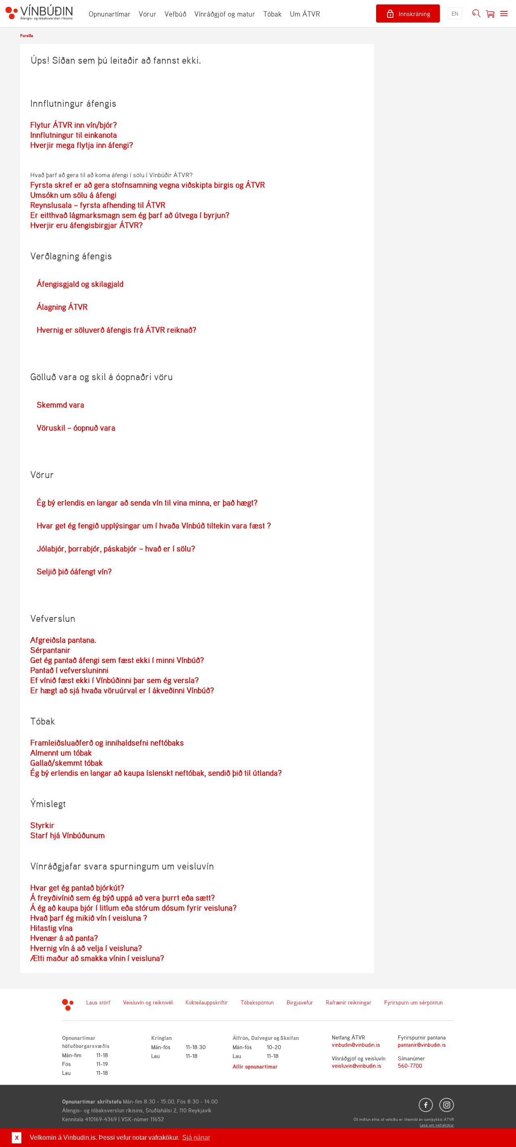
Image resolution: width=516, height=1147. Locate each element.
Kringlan (161, 1037)
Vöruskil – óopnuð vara (76, 427)
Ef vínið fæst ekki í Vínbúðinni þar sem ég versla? (114, 680)
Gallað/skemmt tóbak (66, 763)
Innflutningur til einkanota (73, 135)
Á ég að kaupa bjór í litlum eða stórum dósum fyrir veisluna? (133, 908)
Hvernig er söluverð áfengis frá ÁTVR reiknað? (116, 330)
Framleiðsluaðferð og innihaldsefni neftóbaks (107, 742)
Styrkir (42, 825)
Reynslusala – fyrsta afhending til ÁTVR (97, 205)
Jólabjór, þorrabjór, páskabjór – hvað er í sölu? (116, 548)
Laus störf (98, 1002)
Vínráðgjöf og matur (224, 13)
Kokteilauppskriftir (206, 1002)
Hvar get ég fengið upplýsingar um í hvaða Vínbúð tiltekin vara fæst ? (154, 525)
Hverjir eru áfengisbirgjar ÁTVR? (86, 225)
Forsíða (26, 35)
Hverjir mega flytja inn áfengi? (81, 145)
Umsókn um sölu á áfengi (73, 195)
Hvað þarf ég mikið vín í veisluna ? (88, 918)
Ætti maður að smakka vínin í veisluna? (97, 958)
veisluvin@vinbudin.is (356, 1065)
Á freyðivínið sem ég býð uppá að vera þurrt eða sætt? (122, 897)
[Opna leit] (476, 14)
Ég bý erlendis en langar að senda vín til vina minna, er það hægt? (147, 502)
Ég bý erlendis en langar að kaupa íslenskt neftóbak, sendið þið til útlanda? (156, 773)
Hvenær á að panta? (64, 938)
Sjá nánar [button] (196, 1137)
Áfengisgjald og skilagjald (80, 284)
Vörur (147, 13)
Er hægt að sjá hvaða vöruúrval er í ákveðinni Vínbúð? (122, 690)
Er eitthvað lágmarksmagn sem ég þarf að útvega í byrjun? (129, 215)
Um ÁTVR (305, 13)
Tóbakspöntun (257, 1002)
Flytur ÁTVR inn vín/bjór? (73, 125)
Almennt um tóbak (61, 752)
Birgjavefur (300, 1002)
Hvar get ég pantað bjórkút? (77, 887)
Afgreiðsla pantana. (63, 640)
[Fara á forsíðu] (39, 13)
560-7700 (410, 1065)
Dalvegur (262, 1037)
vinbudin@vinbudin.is (356, 1044)
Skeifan (289, 1037)
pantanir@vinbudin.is (422, 1044)
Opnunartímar (110, 13)
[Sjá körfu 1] (490, 14)
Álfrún (240, 1037)
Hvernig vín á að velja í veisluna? (86, 948)
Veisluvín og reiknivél (148, 1002)
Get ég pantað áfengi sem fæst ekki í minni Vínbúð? (117, 660)
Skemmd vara (60, 405)
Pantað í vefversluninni (69, 670)
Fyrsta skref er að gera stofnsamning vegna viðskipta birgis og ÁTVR (147, 185)
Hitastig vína (51, 928)
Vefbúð (175, 13)
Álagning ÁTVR (62, 307)
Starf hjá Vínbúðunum (67, 835)
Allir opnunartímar (255, 1066)
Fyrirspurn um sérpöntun (413, 1002)
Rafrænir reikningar (348, 1002)
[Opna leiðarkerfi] (504, 14)
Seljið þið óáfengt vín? (74, 571)
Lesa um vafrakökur (437, 1124)
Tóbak (272, 13)
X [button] (17, 1138)
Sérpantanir (50, 650)
